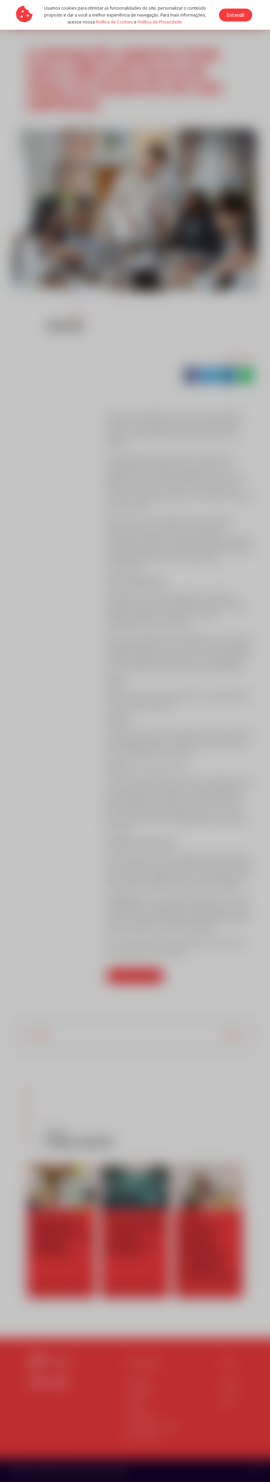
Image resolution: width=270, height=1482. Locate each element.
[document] (135, 741)
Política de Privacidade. (160, 21)
